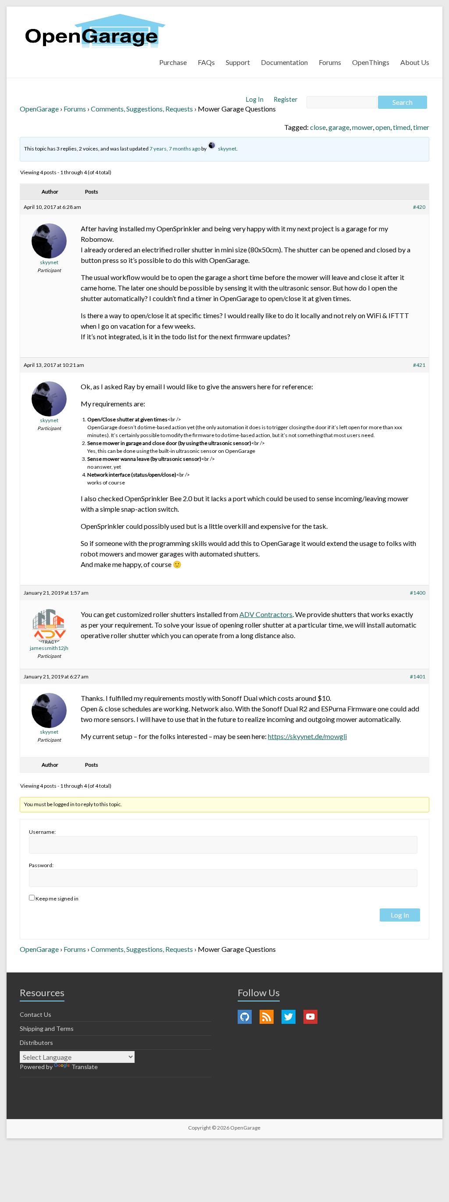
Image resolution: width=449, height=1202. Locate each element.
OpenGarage (39, 108)
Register (286, 99)
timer (421, 127)
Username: (42, 832)
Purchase (173, 62)
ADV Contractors (265, 614)
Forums (330, 62)
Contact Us (35, 1014)
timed (401, 127)
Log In (255, 99)
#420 (419, 207)
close (318, 127)
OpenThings (370, 62)
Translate (84, 1066)
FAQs (206, 62)
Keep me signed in (57, 898)
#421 (419, 365)
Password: (41, 865)
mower (362, 127)
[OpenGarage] (95, 31)
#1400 (417, 592)
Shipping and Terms (47, 1028)
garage (338, 127)
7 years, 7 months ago (175, 148)
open (382, 127)
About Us (414, 62)
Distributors (36, 1042)
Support (238, 62)
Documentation (284, 62)
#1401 (417, 676)
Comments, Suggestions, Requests (142, 108)
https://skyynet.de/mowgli (307, 736)
